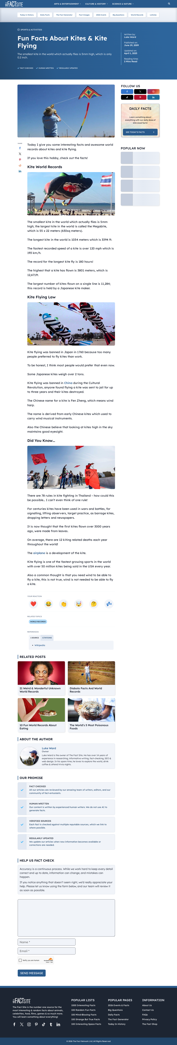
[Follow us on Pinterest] (36, 1025)
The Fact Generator (64, 15)
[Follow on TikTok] (127, 97)
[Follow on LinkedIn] (153, 97)
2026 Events (101, 15)
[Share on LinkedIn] (20, 171)
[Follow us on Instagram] (29, 1025)
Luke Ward (49, 748)
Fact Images (84, 15)
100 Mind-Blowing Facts (83, 1014)
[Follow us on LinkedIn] (58, 1025)
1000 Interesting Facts (83, 1005)
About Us (147, 1005)
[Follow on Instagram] (153, 91)
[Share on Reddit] (20, 165)
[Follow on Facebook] (127, 91)
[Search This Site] (169, 4)
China (68, 383)
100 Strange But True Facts (85, 1019)
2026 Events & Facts (118, 1005)
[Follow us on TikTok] (43, 1025)
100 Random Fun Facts (83, 1010)
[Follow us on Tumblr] (51, 1025)
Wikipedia (40, 645)
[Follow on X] (140, 91)
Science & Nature (122, 4)
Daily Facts (45, 15)
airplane (39, 553)
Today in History (27, 15)
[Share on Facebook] (20, 148)
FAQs (145, 1014)
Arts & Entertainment (66, 4)
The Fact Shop (149, 1024)
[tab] (35, 638)
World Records (137, 15)
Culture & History (95, 4)
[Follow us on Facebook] (14, 1025)
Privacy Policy (149, 1019)
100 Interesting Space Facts (86, 1024)
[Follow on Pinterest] (140, 97)
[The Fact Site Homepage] (14, 4)
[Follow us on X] (21, 1025)
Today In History (116, 1024)
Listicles (153, 15)
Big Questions (118, 15)
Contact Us (148, 1010)
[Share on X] (20, 154)
